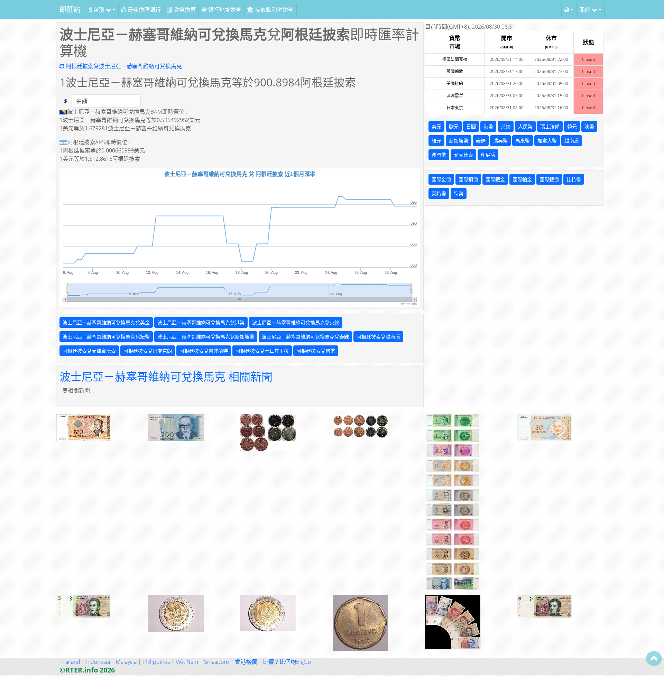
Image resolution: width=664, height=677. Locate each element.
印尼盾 (488, 154)
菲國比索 (463, 154)
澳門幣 (439, 154)
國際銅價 (468, 179)
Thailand (69, 662)
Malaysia (126, 662)
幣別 (99, 9)
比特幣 (573, 179)
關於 (585, 9)
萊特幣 (439, 193)
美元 (436, 126)
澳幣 (589, 126)
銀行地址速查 (224, 9)
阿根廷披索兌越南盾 (378, 336)
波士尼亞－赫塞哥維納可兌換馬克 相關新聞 (166, 376)
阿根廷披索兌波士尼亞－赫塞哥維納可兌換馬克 (123, 66)
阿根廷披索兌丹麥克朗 (147, 350)
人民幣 (525, 126)
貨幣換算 (184, 9)
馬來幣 (522, 140)
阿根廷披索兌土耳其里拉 (262, 350)
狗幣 (458, 193)
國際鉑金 (522, 179)
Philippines (156, 662)
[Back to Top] (654, 658)
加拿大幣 (547, 140)
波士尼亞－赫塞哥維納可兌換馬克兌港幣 (201, 322)
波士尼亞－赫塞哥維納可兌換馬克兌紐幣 (106, 336)
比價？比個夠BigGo (287, 662)
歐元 (454, 126)
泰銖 (481, 140)
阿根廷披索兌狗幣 (315, 350)
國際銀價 (549, 179)
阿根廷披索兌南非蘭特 (203, 350)
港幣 (488, 126)
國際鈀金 (495, 179)
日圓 (471, 126)
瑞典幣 (500, 140)
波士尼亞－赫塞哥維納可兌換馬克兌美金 (106, 322)
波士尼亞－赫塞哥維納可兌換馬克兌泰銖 (305, 336)
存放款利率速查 (273, 9)
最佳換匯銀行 (143, 9)
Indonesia (98, 662)
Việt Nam (187, 662)
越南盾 (571, 140)
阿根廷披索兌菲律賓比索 (89, 350)
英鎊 (505, 126)
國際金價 (441, 179)
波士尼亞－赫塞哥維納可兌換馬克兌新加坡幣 (205, 336)
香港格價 (246, 662)
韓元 (572, 126)
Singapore (216, 662)
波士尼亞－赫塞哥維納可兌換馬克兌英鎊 (295, 322)
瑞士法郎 (550, 126)
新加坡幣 (458, 140)
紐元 (436, 140)
